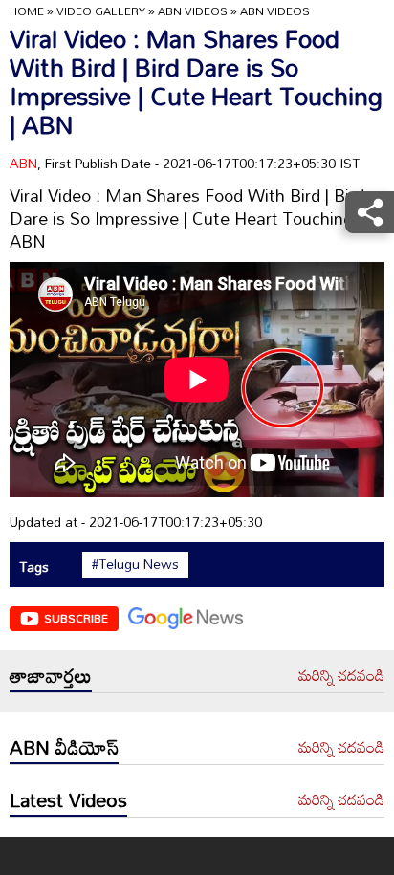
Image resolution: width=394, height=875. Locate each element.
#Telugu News (135, 564)
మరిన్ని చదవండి (341, 676)
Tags (34, 566)
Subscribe (76, 617)
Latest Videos (68, 799)
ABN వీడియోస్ (64, 747)
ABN (23, 163)
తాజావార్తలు (51, 675)
